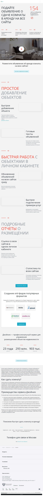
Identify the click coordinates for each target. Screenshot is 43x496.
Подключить (21, 324)
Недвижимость (5, 430)
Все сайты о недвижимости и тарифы (21, 71)
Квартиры (37, 430)
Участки (18, 431)
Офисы (14, 431)
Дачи (10, 430)
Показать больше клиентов (21, 360)
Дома (13, 430)
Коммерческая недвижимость (29, 430)
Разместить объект (21, 285)
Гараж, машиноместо (19, 430)
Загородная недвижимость (25, 431)
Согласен (21, 494)
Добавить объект (5, 120)
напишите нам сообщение (22, 441)
